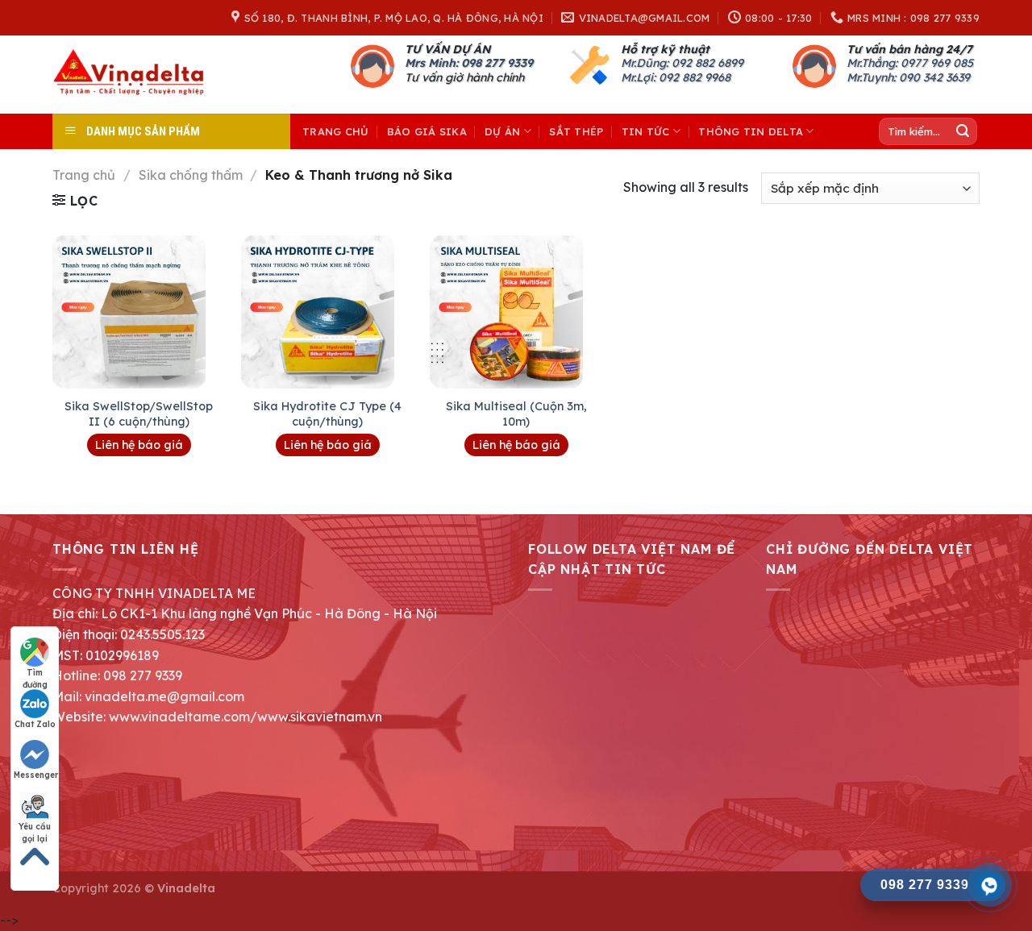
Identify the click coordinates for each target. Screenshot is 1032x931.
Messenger (36, 775)
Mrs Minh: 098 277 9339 (469, 63)
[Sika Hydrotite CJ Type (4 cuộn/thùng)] (327, 312)
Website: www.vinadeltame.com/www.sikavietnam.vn (217, 717)
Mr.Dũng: (646, 63)
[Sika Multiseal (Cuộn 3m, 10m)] (516, 312)
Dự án (502, 131)
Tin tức (646, 131)
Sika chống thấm (191, 175)
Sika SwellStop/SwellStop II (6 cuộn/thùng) (138, 414)
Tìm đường (35, 673)
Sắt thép (576, 131)
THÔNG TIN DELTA (750, 131)
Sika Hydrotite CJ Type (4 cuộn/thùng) (327, 414)
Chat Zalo (35, 724)
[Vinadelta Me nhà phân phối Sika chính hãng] (133, 74)
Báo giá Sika (427, 131)
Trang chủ (335, 131)
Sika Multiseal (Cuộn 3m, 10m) (516, 414)
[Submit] (962, 131)
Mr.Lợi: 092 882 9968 (675, 77)
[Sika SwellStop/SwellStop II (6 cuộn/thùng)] (138, 312)
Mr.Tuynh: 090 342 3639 (908, 77)
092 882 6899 (707, 63)
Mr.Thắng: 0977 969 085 (910, 63)
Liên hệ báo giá (139, 445)
